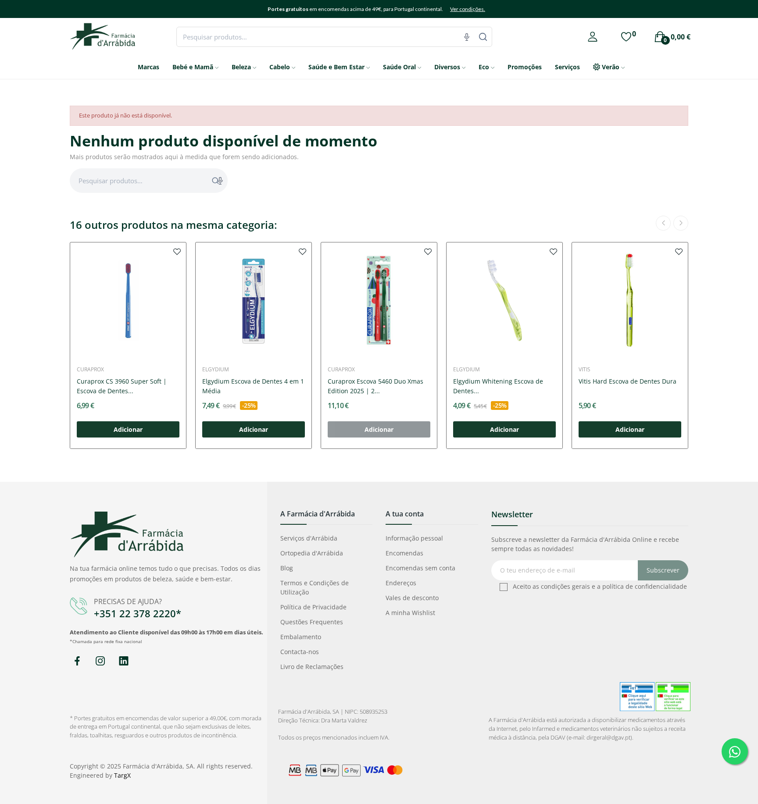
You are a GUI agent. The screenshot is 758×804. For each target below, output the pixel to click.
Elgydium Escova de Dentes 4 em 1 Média (253, 386)
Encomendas (404, 553)
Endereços (401, 583)
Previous (663, 223)
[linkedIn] (123, 661)
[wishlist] (177, 251)
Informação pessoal (414, 538)
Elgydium (215, 369)
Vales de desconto (412, 598)
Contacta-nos (299, 651)
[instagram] (100, 661)
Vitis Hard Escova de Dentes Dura (627, 381)
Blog (286, 568)
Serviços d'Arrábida (308, 538)
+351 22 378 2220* (137, 613)
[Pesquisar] (483, 37)
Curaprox (90, 369)
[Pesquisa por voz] (466, 37)
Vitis (584, 369)
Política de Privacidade (313, 607)
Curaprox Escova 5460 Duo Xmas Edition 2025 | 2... (375, 386)
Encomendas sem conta (420, 568)
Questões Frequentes (311, 622)
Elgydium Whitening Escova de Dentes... (498, 386)
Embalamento (300, 637)
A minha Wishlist (410, 612)
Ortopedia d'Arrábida (311, 553)
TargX (122, 775)
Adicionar (128, 429)
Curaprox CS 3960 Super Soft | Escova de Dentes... (122, 386)
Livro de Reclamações (311, 666)
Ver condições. (467, 9)
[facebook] (77, 661)
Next (680, 223)
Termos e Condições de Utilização (314, 587)
